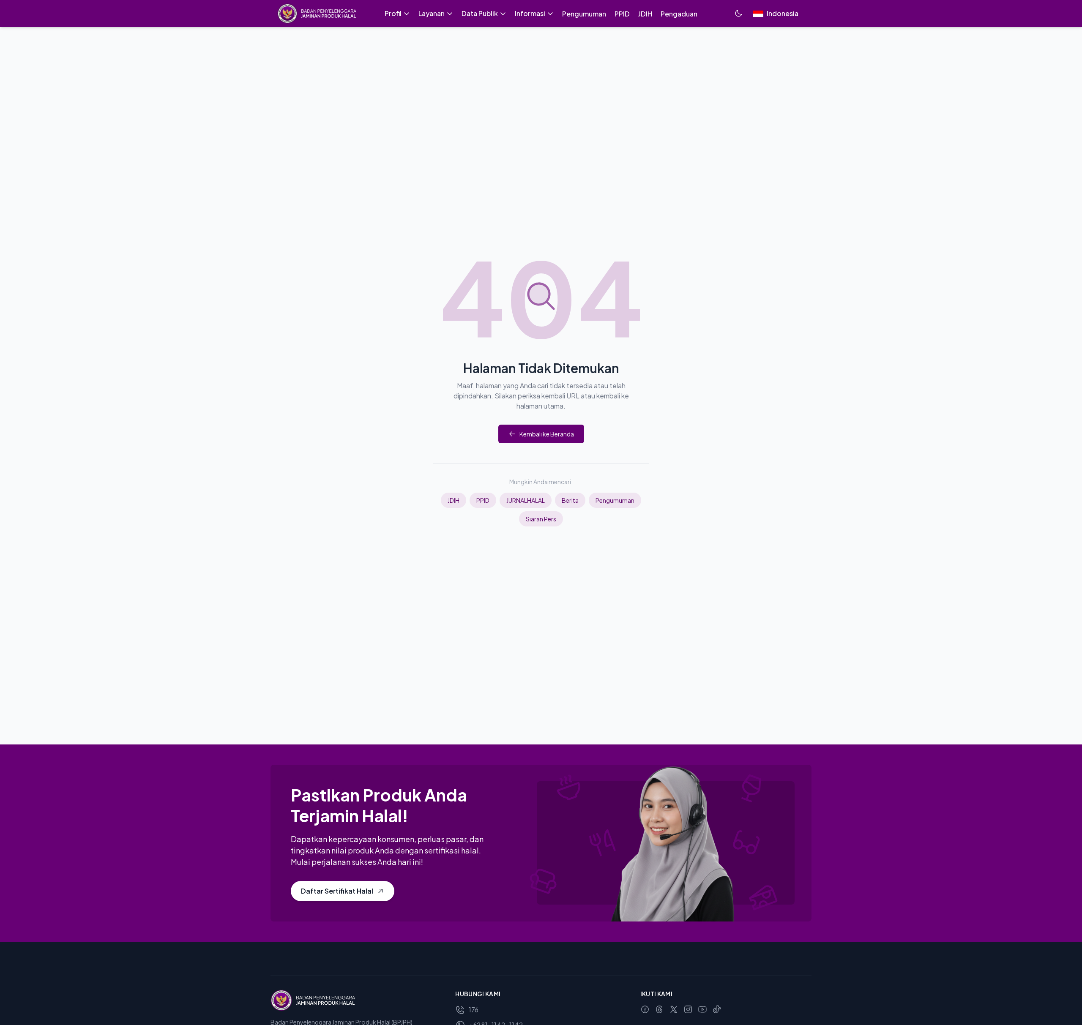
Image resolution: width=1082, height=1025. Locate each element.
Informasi (530, 13)
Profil (393, 13)
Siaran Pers (541, 519)
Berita (570, 500)
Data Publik (480, 13)
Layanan (431, 13)
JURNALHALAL (525, 500)
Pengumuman (615, 500)
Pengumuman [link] (584, 13)
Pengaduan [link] (679, 13)
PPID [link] (622, 13)
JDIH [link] (645, 13)
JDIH (453, 500)
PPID (482, 500)
